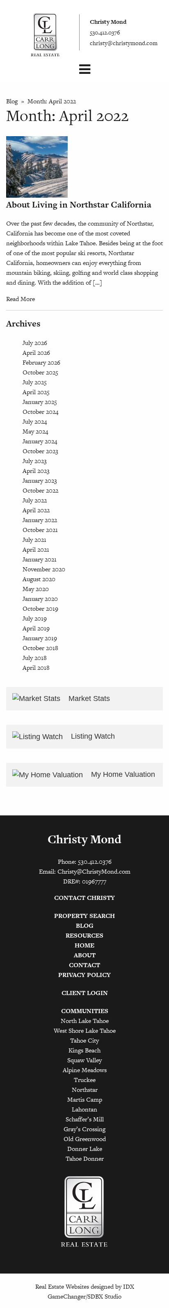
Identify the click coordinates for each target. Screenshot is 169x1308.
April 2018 (36, 667)
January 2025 (40, 401)
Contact (84, 965)
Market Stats (88, 698)
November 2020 (44, 569)
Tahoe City (84, 1040)
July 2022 (35, 500)
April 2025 (36, 392)
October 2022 (40, 490)
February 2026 (41, 362)
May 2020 (36, 588)
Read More (20, 298)
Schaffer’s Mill (85, 1119)
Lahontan (84, 1109)
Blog (12, 101)
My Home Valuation (122, 774)
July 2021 (34, 539)
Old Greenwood (85, 1139)
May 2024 (35, 431)
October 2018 (40, 648)
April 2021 (36, 549)
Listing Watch (92, 736)
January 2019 (40, 638)
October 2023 (40, 451)
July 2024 (35, 421)
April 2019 (36, 628)
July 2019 (35, 618)
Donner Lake (84, 1148)
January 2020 (40, 598)
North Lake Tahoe (85, 1020)
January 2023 (40, 480)
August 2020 (39, 579)
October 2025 (40, 372)
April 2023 (36, 470)
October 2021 (40, 529)
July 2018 (35, 657)
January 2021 (40, 559)
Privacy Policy (84, 974)
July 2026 (35, 342)
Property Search (84, 915)
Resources (84, 935)
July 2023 (35, 461)
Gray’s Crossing (84, 1129)
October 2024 (40, 411)
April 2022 (36, 510)
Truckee (85, 1079)
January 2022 (40, 520)
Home (84, 945)
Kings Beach (84, 1050)
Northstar (85, 1089)
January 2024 (40, 441)
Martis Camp (84, 1099)
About (85, 955)
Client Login (85, 992)
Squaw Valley (84, 1060)
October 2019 (40, 608)
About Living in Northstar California (78, 204)
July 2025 (35, 382)
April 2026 (36, 352)
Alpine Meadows (85, 1070)
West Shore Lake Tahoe (85, 1030)
